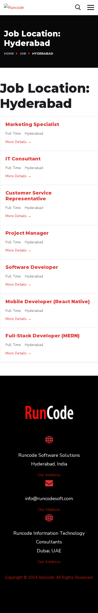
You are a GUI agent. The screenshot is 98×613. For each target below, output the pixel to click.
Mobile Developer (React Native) (47, 302)
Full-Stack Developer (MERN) (42, 336)
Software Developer (31, 267)
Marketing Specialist (32, 124)
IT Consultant (23, 159)
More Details (16, 141)
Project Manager (27, 233)
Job (23, 53)
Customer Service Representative (28, 196)
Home (9, 53)
